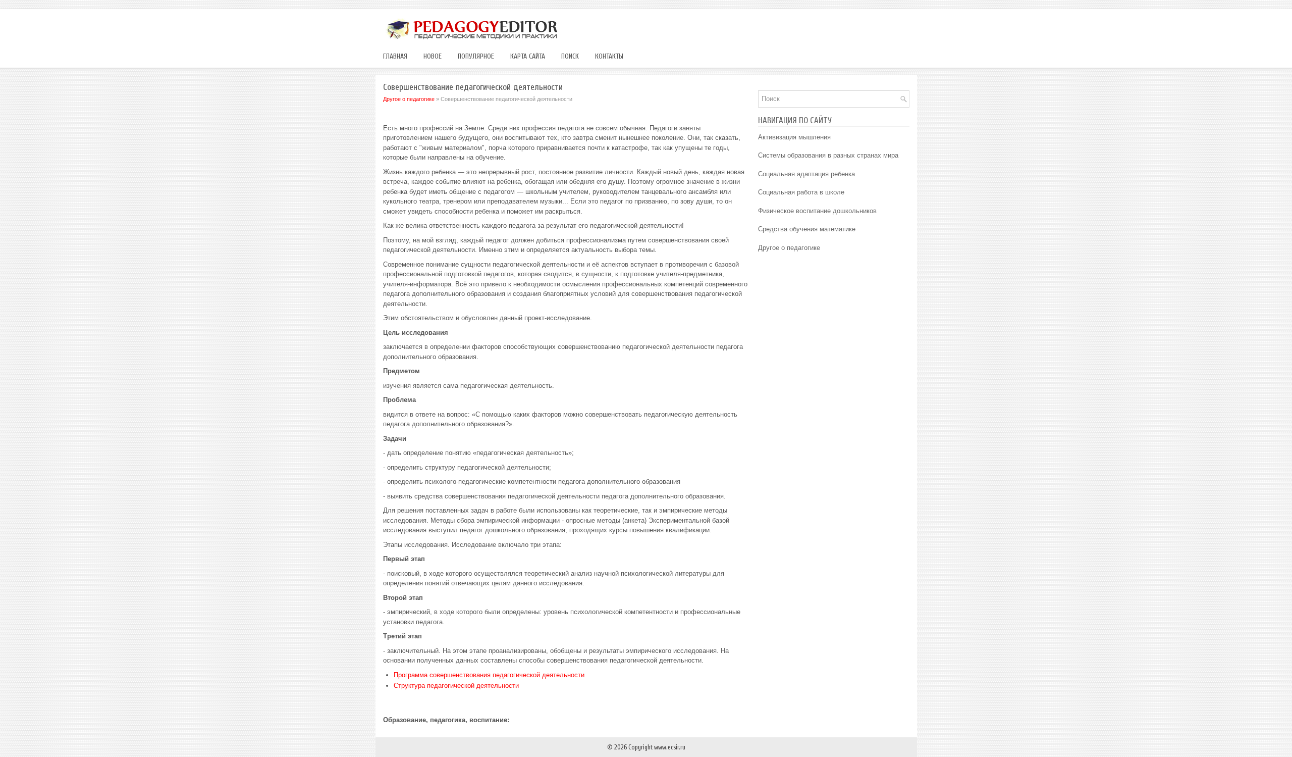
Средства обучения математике (806, 229)
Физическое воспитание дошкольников (817, 211)
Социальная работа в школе (801, 192)
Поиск (570, 56)
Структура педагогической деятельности (456, 685)
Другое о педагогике (409, 99)
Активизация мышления (794, 137)
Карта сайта (527, 56)
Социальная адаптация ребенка (806, 174)
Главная (395, 56)
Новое (432, 56)
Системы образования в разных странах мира (828, 155)
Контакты (609, 56)
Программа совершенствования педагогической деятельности (489, 675)
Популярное (476, 56)
